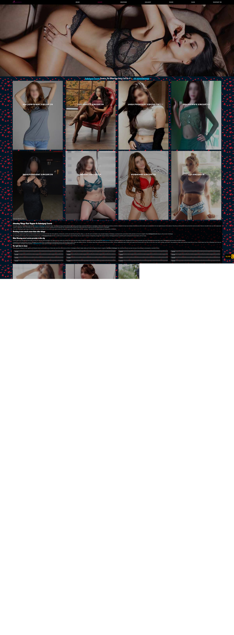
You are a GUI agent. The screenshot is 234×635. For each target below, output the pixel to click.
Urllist (136, 633)
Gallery (148, 2)
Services (123, 2)
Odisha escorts (69, 624)
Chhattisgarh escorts (17, 626)
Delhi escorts (69, 619)
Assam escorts (176, 624)
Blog (193, 2)
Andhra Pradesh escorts (125, 624)
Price (171, 2)
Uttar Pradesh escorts (177, 619)
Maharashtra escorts (17, 621)
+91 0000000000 (141, 78)
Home (78, 2)
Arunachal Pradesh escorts (19, 619)
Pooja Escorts (125, 633)
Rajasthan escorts (177, 621)
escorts (16, 251)
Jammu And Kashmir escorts (126, 626)
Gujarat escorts (123, 621)
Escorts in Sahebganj (40, 225)
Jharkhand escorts (177, 626)
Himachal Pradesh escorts (72, 626)
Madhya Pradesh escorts (18, 624)
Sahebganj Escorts (92, 78)
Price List (123, 631)
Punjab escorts (69, 621)
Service (111, 631)
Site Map (130, 633)
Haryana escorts (123, 619)
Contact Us (217, 2)
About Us (105, 631)
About (100, 2)
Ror (134, 633)
